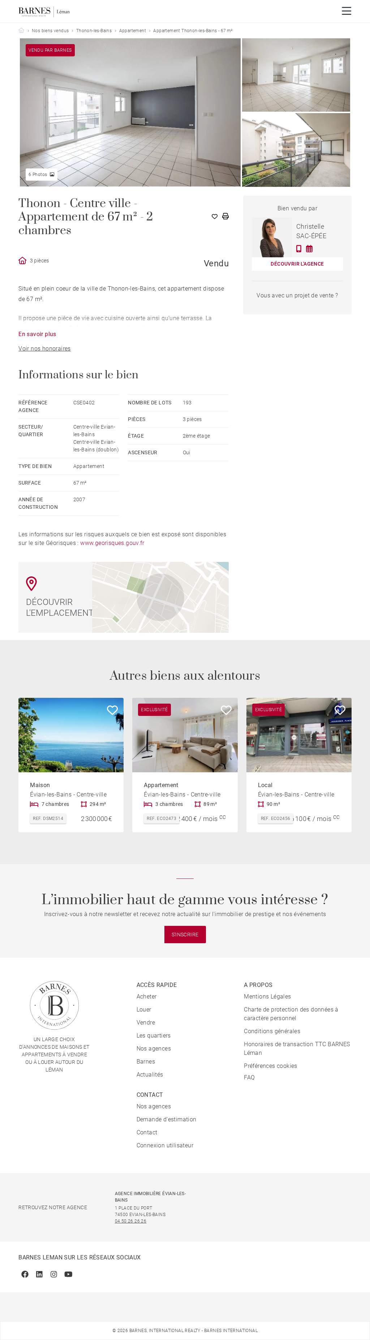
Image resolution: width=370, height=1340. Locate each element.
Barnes (146, 1061)
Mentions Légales (267, 996)
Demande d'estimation (167, 1119)
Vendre (146, 1022)
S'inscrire (185, 934)
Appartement (132, 30)
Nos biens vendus (50, 30)
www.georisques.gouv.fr (112, 543)
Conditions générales (272, 1031)
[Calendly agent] (309, 249)
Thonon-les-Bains (94, 30)
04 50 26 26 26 (131, 1221)
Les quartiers (154, 1035)
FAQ (249, 1077)
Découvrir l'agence (297, 264)
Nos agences (154, 1048)
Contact (147, 1132)
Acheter (147, 996)
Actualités (150, 1074)
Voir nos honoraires (44, 348)
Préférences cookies (270, 1065)
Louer (144, 1009)
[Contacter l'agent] (299, 248)
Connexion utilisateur (165, 1145)
